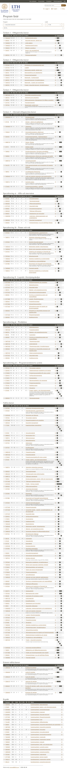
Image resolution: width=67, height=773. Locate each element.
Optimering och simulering (32, 97)
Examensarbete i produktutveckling (40, 752)
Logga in (47, 9)
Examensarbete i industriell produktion (41, 727)
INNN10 (7, 213)
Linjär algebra (28, 43)
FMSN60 (7, 268)
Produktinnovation (30, 452)
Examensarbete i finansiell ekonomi (40, 714)
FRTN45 (7, 562)
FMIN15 (7, 650)
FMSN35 (7, 577)
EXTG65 (7, 493)
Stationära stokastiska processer (37, 237)
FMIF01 (7, 100)
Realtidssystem (33, 385)
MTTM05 (7, 757)
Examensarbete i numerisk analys (39, 747)
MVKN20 (7, 546)
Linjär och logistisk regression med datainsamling (38, 176)
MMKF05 (7, 160)
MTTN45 (7, 510)
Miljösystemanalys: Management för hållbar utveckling (39, 100)
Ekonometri (29, 493)
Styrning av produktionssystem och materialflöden (39, 581)
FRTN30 (7, 256)
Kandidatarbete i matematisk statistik (40, 759)
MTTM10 (7, 717)
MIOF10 (7, 290)
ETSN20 (7, 383)
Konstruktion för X (30, 435)
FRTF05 (7, 105)
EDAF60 (7, 370)
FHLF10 (7, 165)
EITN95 (7, 388)
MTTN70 (7, 292)
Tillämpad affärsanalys (35, 211)
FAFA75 (7, 50)
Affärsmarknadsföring (35, 203)
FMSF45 (7, 70)
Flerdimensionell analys (31, 45)
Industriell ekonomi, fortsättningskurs (34, 80)
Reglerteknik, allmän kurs (31, 105)
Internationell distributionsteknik (37, 292)
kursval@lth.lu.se (14, 767)
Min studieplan (33, 1)
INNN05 (7, 222)
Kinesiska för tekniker (31, 692)
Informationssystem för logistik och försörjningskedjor (40, 632)
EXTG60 (7, 548)
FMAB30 (7, 45)
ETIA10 (7, 569)
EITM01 (7, 707)
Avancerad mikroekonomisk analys (35, 408)
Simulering (32, 388)
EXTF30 (7, 534)
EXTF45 (7, 102)
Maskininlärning (30, 524)
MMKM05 (7, 752)
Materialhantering (33, 285)
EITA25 (7, 541)
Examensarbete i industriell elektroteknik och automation (46, 724)
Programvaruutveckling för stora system (39, 373)
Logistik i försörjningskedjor (36, 299)
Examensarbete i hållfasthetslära (39, 722)
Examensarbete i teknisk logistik (39, 757)
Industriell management (35, 220)
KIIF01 (7, 606)
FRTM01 (7, 754)
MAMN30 (7, 216)
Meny (63, 9)
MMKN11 (7, 435)
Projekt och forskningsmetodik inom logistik (37, 652)
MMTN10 (7, 353)
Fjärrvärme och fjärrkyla (32, 415)
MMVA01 (7, 474)
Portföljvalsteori (30, 447)
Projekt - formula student (32, 484)
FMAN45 (7, 524)
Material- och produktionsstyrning (38, 290)
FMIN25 (7, 479)
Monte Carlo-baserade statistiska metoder (40, 249)
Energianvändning (30, 546)
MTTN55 (7, 481)
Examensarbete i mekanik (37, 742)
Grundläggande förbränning (32, 171)
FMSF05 (7, 574)
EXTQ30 (7, 242)
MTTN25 (7, 285)
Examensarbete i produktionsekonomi (41, 749)
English (55, 9)
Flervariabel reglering (34, 368)
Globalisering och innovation (36, 213)
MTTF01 (7, 67)
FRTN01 (7, 385)
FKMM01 (7, 734)
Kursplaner (48, 1)
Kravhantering (33, 378)
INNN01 (7, 208)
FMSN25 (7, 261)
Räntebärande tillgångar (32, 534)
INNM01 (7, 729)
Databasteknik (29, 591)
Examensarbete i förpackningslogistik (40, 717)
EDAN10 (7, 375)
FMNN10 (7, 531)
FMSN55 (7, 258)
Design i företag (29, 142)
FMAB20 (7, 43)
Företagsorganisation (30, 55)
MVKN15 (7, 601)
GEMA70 (7, 681)
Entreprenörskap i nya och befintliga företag (40, 222)
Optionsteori (29, 443)
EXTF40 (7, 443)
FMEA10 (7, 48)
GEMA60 (7, 672)
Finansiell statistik (33, 268)
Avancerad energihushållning (33, 647)
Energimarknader (29, 117)
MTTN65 (7, 652)
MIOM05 (7, 749)
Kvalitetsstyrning (33, 317)
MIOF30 (7, 97)
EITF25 (7, 122)
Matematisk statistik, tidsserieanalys (38, 246)
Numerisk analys (29, 182)
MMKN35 (7, 452)
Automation (32, 334)
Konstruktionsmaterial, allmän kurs (34, 132)
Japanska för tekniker (31, 681)
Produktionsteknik (34, 329)
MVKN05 (7, 484)
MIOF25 (7, 80)
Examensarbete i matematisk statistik (40, 739)
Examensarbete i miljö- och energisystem (41, 744)
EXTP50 (7, 408)
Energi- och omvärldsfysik (32, 50)
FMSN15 (7, 270)
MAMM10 (7, 712)
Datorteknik (29, 543)
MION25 (7, 201)
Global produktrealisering (36, 353)
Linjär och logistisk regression (33, 611)
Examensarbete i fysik (36, 719)
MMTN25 (7, 329)
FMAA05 (7, 38)
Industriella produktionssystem (33, 95)
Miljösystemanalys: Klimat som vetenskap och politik (39, 156)
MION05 (7, 203)
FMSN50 (7, 249)
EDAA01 (7, 136)
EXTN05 (7, 489)
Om (64, 1)
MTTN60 (7, 304)
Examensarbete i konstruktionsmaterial (41, 734)
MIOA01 (7, 40)
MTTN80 (7, 299)
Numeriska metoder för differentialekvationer (37, 531)
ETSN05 (7, 373)
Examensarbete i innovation (38, 729)
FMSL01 (7, 759)
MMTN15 (7, 640)
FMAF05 (7, 82)
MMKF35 (7, 142)
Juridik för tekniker (30, 672)
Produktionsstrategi (34, 301)
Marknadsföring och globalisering (33, 72)
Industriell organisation (32, 548)
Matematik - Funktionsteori (32, 77)
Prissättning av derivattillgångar (37, 261)
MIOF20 (7, 55)
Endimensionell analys (31, 38)
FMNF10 (7, 182)
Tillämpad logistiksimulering (33, 481)
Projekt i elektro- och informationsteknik (39, 390)
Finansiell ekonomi (30, 102)
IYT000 (7, 425)
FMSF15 (7, 438)
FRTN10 (7, 368)
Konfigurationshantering (35, 375)
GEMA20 (7, 667)
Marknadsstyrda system (32, 593)
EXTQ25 (7, 232)
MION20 (7, 211)
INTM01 (7, 732)
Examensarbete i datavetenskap (39, 704)
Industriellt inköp (33, 206)
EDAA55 (7, 75)
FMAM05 (7, 737)
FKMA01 (7, 132)
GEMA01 (7, 686)
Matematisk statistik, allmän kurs (33, 70)
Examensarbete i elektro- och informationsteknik (43, 707)
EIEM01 (7, 724)
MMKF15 (7, 476)
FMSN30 (7, 611)
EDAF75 (7, 591)
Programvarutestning (34, 383)
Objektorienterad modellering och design (40, 370)
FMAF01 (7, 77)
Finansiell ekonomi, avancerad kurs (38, 232)
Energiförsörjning (30, 601)
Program (5, 22)
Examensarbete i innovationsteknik (40, 732)
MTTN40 (7, 282)
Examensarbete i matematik (38, 737)
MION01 (7, 295)
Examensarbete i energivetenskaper (40, 709)
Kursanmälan (41, 1)
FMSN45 (7, 246)
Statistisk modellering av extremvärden (39, 258)
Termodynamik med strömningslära (35, 474)
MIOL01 (7, 762)
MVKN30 (7, 647)
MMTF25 (7, 344)
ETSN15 (7, 378)
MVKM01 (7, 709)
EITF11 (7, 147)
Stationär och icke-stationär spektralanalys (37, 577)
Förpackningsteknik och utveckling (38, 282)
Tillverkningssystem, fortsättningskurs (39, 346)
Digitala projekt (29, 147)
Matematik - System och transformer (34, 82)
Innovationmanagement (35, 208)
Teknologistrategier (34, 201)
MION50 (7, 317)
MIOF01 (7, 72)
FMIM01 (7, 744)
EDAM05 (7, 704)
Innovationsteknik (34, 198)
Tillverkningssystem (34, 341)
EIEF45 (7, 334)
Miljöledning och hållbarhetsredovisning (36, 650)
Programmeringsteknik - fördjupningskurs (36, 136)
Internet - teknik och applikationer (34, 122)
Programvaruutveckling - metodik (34, 186)
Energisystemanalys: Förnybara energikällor (36, 151)
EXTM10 (7, 714)
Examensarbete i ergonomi (38, 712)
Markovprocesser (30, 438)
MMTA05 (7, 95)
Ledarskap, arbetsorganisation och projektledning (39, 608)
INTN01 (7, 198)
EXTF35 (7, 447)
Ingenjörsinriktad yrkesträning (33, 425)
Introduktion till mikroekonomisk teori (34, 65)
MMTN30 (7, 341)
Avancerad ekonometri (32, 489)
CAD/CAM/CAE (33, 344)
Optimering (28, 126)
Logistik (27, 67)
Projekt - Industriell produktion (34, 640)
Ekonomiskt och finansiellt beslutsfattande (40, 263)
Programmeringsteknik (30, 75)
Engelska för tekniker (30, 667)
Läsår (46, 22)
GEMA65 (7, 692)
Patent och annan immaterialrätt (34, 569)
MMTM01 (7, 727)
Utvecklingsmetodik (30, 160)
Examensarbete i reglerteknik (38, 754)
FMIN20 (7, 151)
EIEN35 (7, 596)
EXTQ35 (7, 251)
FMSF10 (7, 237)
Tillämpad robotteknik (31, 476)
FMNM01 (7, 747)
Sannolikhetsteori (30, 574)
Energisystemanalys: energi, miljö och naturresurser (39, 479)
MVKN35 (7, 117)
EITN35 (7, 390)
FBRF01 (7, 171)
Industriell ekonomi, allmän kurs (33, 40)
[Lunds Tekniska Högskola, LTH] (10, 8)
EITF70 (7, 543)
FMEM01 (7, 742)
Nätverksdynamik (33, 256)
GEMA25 (7, 677)
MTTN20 (7, 306)
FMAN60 (7, 126)
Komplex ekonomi (30, 558)
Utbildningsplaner (58, 1)
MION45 (7, 301)
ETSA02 (7, 186)
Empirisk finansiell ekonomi (36, 242)
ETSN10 (7, 380)
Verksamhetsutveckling (35, 304)
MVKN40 (7, 415)
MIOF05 (7, 85)
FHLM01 (7, 722)
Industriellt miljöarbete (31, 606)
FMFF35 (7, 558)
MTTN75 (7, 206)
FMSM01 (7, 739)
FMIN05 (7, 156)
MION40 (7, 310)
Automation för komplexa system (34, 596)
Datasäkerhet (29, 541)
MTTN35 (7, 314)
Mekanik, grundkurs (30, 48)
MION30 (7, 220)
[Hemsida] (55, 38)
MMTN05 (7, 346)
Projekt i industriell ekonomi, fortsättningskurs (37, 85)
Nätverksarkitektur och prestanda (38, 380)
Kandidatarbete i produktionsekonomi (41, 762)
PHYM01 (7, 719)
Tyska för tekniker (30, 677)
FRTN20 (7, 593)
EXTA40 (7, 65)
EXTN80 (7, 263)
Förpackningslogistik (34, 314)
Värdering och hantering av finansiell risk (39, 251)
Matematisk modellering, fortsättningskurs (37, 562)
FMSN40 (7, 176)
